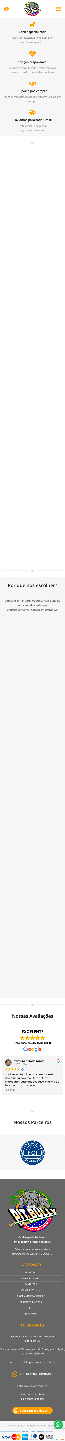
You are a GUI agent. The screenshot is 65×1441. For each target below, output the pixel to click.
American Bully (11, 197)
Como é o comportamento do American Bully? (25, 294)
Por (30, 197)
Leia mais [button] (10, 1090)
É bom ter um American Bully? (26, 191)
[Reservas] (6, 9)
